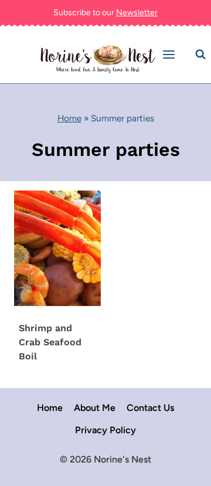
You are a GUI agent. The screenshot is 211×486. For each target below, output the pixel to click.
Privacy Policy (105, 430)
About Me (94, 407)
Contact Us (150, 407)
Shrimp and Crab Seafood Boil (50, 342)
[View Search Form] (200, 54)
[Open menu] (170, 55)
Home (69, 118)
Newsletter (137, 13)
